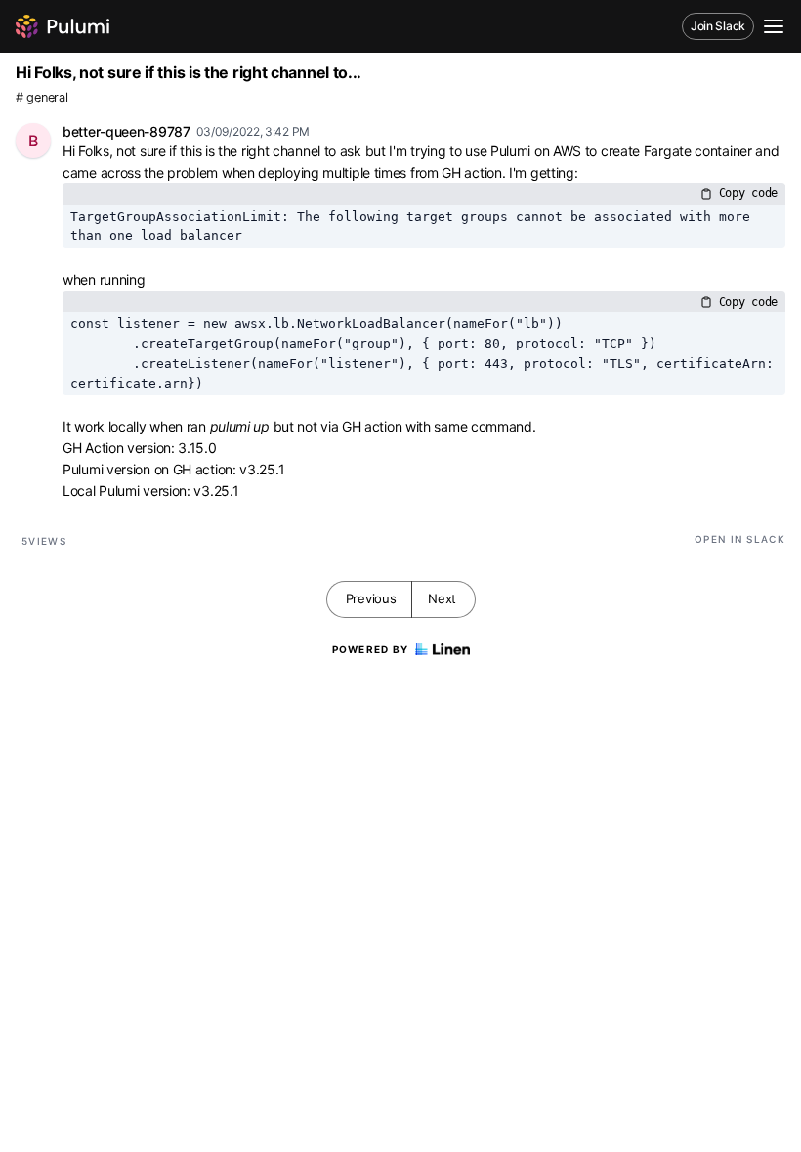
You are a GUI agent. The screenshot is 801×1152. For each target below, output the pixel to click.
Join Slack (718, 26)
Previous (371, 598)
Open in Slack (740, 539)
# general (41, 97)
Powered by (370, 649)
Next (442, 598)
